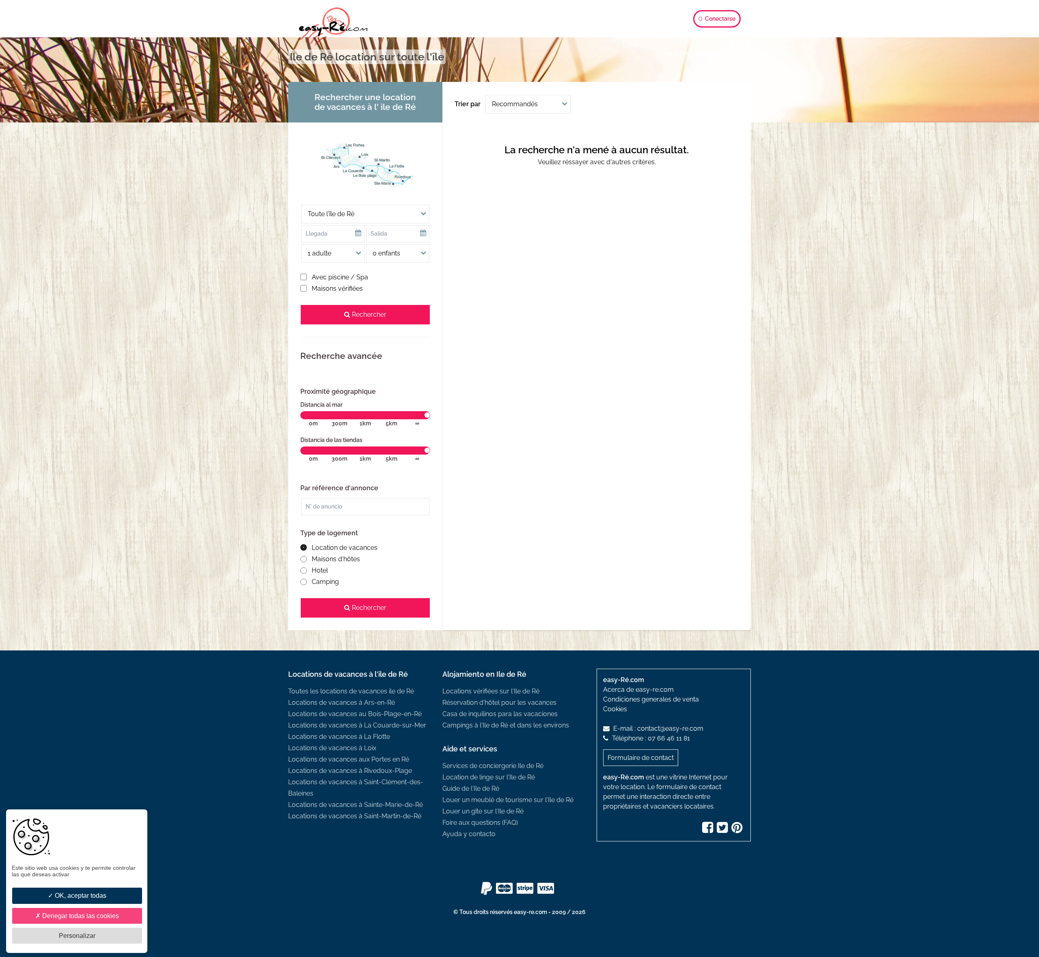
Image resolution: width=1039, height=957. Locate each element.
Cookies (615, 709)
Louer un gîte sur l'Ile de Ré (483, 811)
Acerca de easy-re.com (638, 689)
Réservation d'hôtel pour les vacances (499, 702)
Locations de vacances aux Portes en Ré (348, 759)
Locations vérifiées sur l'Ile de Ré (490, 691)
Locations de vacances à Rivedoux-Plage (350, 771)
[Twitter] (723, 830)
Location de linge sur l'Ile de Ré (488, 777)
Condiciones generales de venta (651, 699)
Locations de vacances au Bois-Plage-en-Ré (355, 714)
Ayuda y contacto (469, 834)
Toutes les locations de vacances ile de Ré (351, 691)
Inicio (671, 53)
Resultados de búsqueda (717, 53)
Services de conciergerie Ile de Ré (492, 766)
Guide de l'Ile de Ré (470, 788)
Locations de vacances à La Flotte (339, 736)
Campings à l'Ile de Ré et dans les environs (505, 725)
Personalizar (77, 935)
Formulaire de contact (641, 758)
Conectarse (719, 18)
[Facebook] (708, 830)
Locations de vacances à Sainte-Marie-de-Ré (355, 805)
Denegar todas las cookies (80, 915)
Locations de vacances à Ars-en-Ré (341, 702)
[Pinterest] (737, 830)
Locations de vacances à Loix (332, 748)
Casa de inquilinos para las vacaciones (500, 714)
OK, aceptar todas (79, 895)
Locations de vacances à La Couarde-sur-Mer (357, 725)
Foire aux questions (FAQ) (480, 822)
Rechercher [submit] (368, 314)
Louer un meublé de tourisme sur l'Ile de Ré (507, 800)
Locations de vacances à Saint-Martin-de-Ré (354, 816)
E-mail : (657, 728)
